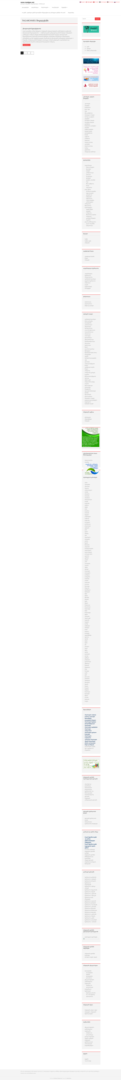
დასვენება (87, 105)
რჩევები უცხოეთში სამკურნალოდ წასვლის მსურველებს (90, 861)
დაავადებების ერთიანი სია (89, 977)
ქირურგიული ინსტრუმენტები (88, 418)
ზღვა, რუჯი (87, 109)
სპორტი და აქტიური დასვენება (89, 117)
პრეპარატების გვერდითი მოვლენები (90, 733)
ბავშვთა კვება (88, 241)
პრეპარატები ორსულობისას (88, 729)
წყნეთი (86, 695)
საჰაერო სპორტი (89, 142)
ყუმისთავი (87, 663)
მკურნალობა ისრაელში (90, 881)
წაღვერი (87, 688)
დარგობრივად (89, 987)
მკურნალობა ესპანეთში (90, 903)
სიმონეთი (87, 627)
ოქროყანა (87, 616)
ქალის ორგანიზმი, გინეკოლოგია (90, 224)
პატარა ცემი (87, 618)
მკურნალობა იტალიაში (90, 901)
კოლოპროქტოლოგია (90, 330)
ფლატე (86, 656)
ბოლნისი (87, 511)
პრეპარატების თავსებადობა (88, 736)
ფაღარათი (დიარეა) (89, 349)
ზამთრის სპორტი (89, 146)
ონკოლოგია (88, 334)
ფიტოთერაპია (89, 996)
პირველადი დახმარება (90, 151)
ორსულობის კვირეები (90, 372)
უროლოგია (87, 343)
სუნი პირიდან (88, 394)
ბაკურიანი (87, 503)
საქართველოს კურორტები (91, 937)
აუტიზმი (86, 356)
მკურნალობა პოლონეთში (91, 904)
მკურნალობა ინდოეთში (90, 912)
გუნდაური (87, 528)
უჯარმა (86, 652)
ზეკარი (86, 543)
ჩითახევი (87, 671)
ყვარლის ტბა (88, 661)
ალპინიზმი (87, 144)
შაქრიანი (87, 665)
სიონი (86, 629)
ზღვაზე (86, 134)
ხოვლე (86, 701)
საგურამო (87, 620)
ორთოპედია (88, 335)
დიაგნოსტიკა (35, 7)
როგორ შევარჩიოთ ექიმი (91, 844)
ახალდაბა (87, 494)
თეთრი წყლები (88, 552)
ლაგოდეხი (87, 571)
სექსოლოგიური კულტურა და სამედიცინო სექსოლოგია (89, 195)
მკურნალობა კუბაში (89, 918)
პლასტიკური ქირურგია (89, 177)
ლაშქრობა (87, 138)
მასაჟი (87, 185)
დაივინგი (87, 462)
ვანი (86, 535)
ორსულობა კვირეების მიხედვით (91, 217)
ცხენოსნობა (87, 149)
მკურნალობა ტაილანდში (91, 919)
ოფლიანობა (89, 187)
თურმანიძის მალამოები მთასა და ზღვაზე (90, 320)
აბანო (86, 482)
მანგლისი (87, 588)
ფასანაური (87, 654)
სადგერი (87, 622)
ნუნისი (86, 614)
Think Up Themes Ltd (58, 1078)
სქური (86, 642)
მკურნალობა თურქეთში (90, 879)
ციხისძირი (87, 678)
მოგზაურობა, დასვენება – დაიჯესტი (91, 126)
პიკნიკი (86, 148)
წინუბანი (87, 690)
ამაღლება (87, 486)
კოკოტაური (87, 563)
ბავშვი (86, 239)
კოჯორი (86, 565)
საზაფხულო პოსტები (89, 115)
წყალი (86, 347)
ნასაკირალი (87, 607)
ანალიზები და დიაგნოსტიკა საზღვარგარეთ (88, 785)
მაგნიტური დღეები (89, 403)
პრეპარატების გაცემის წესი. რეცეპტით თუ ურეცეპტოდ (90, 748)
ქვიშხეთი (87, 657)
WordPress (69, 1078)
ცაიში (86, 673)
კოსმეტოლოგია (90, 172)
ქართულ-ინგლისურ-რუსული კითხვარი (89, 1037)
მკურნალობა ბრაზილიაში (91, 910)
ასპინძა (86, 492)
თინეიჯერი (87, 242)
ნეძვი (86, 610)
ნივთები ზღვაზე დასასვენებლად (88, 132)
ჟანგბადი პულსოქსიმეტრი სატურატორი (91, 401)
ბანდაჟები (87, 260)
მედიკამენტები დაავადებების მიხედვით (90, 719)
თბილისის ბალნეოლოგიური (89, 547)
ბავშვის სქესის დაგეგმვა (89, 210)
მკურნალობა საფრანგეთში (88, 883)
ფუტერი (86, 1059)
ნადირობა (87, 140)
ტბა (85, 644)
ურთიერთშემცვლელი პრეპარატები (90, 724)
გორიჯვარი (87, 522)
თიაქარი (87, 383)
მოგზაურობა (88, 107)
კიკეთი (86, 559)
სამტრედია (87, 625)
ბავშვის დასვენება (89, 129)
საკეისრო (88, 220)
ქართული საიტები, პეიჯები (91, 957)
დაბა (86, 529)
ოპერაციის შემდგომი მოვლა (90, 364)
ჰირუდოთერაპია (89, 277)
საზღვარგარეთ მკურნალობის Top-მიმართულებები (89, 791)
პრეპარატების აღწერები (90, 715)
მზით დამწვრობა (89, 113)
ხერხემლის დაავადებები (90, 358)
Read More (26, 45)
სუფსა (86, 641)
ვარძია (86, 541)
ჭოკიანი (86, 697)
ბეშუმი (86, 507)
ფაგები (86, 284)
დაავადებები (25, 7)
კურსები (86, 569)
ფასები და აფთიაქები (90, 716)
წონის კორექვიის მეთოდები (90, 168)
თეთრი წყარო (88, 550)
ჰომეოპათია (87, 282)
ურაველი (87, 646)
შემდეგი (32, 53)
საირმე (86, 624)
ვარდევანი (87, 539)
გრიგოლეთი (88, 526)
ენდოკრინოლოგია (89, 339)
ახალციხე (87, 495)
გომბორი (87, 518)
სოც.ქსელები (55, 7)
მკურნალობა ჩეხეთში (90, 891)
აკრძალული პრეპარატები (91, 739)
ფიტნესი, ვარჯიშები (90, 180)
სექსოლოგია (88, 345)
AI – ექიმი (87, 46)
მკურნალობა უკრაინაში (90, 906)
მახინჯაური (87, 591)
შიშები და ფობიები (89, 305)
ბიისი (86, 509)
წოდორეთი (87, 691)
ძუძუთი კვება (88, 380)
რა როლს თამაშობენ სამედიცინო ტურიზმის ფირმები (90, 851)
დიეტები (88, 170)
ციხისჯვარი (87, 680)
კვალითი (87, 556)
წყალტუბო (87, 693)
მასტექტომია (88, 389)
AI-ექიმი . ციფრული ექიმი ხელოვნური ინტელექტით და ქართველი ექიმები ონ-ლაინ (43, 12)
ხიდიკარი (87, 699)
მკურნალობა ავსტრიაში (90, 893)
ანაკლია (87, 488)
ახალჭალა (87, 497)
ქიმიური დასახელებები (90, 743)
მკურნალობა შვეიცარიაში (91, 890)
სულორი (87, 637)
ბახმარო (87, 505)
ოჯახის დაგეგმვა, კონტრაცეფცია (90, 201)
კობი (86, 561)
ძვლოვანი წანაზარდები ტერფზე (90, 391)
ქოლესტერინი (88, 322)
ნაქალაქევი (87, 608)
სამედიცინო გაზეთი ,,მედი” (91, 1010)
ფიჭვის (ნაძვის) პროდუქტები (88, 287)
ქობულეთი (87, 659)
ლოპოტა (87, 584)
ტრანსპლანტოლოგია (90, 341)
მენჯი (86, 593)
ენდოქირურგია (88, 337)
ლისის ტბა (87, 582)
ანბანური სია (89, 985)
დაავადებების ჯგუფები (89, 973)
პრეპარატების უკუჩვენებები (91, 727)
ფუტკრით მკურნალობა (90, 281)
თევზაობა (87, 136)
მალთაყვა (87, 586)
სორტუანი (87, 633)
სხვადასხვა (71, 12)
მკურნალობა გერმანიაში (90, 877)
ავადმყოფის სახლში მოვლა (89, 257)
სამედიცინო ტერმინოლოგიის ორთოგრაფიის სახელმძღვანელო (89, 1042)
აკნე (86, 360)
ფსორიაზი (87, 361)
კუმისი (86, 567)
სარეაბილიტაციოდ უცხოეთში (89, 795)
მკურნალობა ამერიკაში (90, 895)
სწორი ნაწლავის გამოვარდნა (89, 386)
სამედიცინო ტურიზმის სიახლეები (90, 954)
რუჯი (86, 111)
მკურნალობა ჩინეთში (90, 916)
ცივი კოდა (87, 676)
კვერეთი (87, 558)
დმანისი (86, 533)
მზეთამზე (87, 597)
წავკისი (86, 686)
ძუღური (86, 684)
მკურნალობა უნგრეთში (90, 908)
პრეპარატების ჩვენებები (90, 722)
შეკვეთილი (87, 667)
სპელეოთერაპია (89, 460)
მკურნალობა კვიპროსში (90, 914)
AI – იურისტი (88, 48)
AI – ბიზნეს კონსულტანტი (90, 50)
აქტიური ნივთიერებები (90, 741)
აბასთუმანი (87, 484)
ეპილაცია (88, 174)
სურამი (86, 639)
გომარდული (88, 516)
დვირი (86, 531)
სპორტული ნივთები (89, 120)
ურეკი (86, 648)
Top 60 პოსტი (88, 1061)
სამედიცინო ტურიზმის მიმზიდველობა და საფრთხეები (90, 856)
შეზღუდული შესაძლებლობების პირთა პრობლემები (91, 352)
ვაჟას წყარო (87, 537)
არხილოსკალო (88, 490)
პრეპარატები (44, 7)
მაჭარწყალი (87, 590)
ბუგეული (87, 514)
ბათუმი (86, 501)
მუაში (86, 601)
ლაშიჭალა (87, 574)
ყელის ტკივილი (88, 396)
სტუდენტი (64, 7)
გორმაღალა (88, 524)
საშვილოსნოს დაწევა (90, 381)
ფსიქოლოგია (88, 302)
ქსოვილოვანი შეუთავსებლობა (32, 28)
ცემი (86, 674)
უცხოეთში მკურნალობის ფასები (90, 819)
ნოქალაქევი (87, 612)
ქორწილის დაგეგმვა (91, 191)
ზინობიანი (87, 545)
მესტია (86, 595)
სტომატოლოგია (88, 328)
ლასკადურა (87, 573)
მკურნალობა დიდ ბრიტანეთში (89, 898)
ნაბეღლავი (87, 605)
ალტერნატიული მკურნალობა (88, 274)
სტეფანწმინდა (88, 635)
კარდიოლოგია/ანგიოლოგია (88, 325)
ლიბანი (86, 580)
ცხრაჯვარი (87, 682)
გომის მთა (87, 520)
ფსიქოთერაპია (88, 303)
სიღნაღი (87, 631)
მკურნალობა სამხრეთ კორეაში (90, 887)
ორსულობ (87, 370)
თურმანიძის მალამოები (90, 279)
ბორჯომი (87, 512)
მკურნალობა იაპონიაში (90, 921)
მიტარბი (87, 599)
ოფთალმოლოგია (89, 332)
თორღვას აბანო (88, 554)
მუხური (86, 603)
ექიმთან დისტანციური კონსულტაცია (90, 841)
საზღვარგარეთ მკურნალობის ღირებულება (91, 822)
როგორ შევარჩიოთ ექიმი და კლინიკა (91, 838)
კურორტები (87, 103)
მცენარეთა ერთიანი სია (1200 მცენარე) (90, 993)
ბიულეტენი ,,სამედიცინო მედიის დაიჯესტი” (90, 1012)
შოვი (86, 669)
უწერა (86, 650)
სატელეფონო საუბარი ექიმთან (90, 846)
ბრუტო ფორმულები (89, 744)
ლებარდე (87, 578)
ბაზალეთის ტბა (88, 499)
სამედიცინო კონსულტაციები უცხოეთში (91, 799)
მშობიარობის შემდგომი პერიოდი (90, 377)
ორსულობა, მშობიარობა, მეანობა (91, 213)
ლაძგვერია (87, 576)
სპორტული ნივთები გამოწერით (89, 123)
